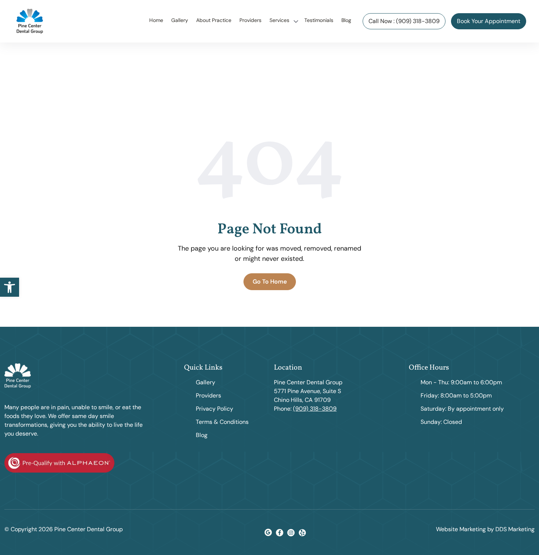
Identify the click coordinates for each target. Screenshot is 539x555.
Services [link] (279, 20)
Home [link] (156, 20)
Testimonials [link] (318, 20)
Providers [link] (250, 20)
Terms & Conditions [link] (222, 422)
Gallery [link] (179, 20)
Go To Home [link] (270, 281)
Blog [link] (346, 20)
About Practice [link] (213, 20)
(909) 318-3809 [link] (315, 408)
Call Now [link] (404, 21)
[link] (9, 287)
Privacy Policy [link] (214, 408)
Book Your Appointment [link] (488, 21)
